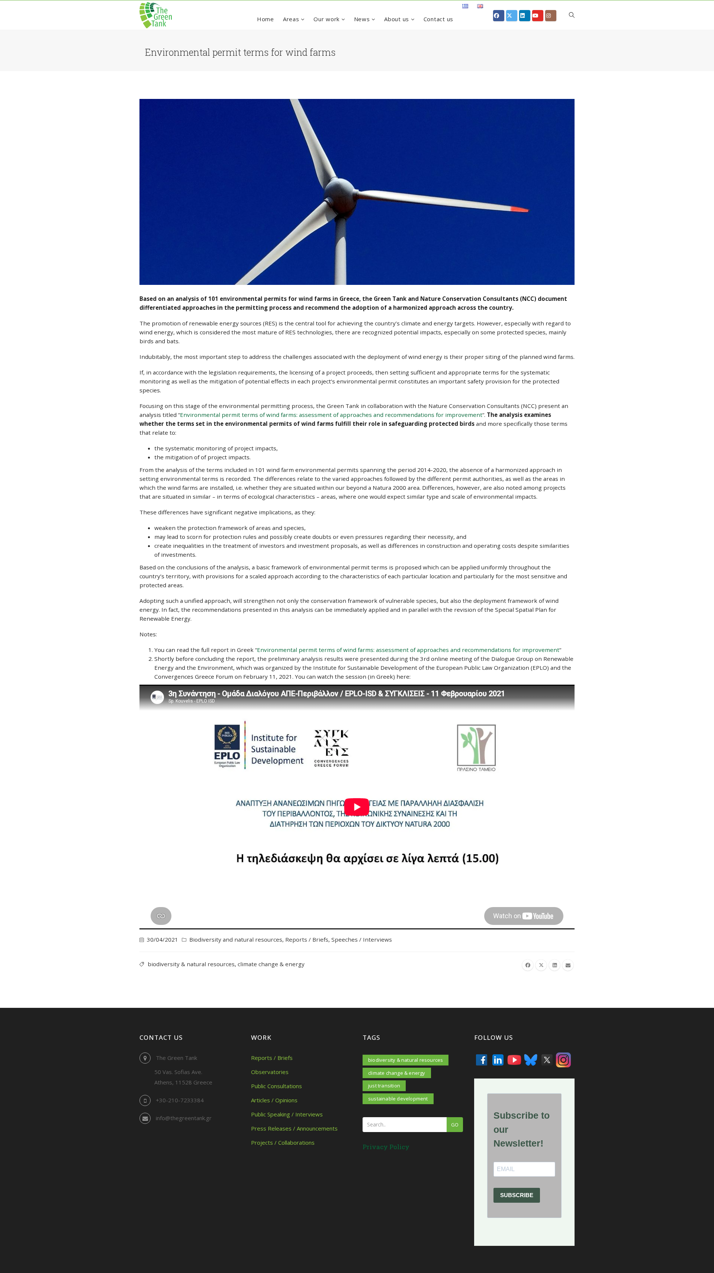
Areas (292, 19)
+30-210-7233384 (180, 1100)
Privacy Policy (386, 1146)
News (363, 19)
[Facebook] (481, 1059)
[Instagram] (563, 1059)
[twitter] (541, 965)
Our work (327, 19)
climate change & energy (271, 964)
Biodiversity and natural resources (235, 939)
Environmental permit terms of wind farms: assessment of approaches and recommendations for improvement (331, 414)
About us (397, 19)
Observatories (270, 1072)
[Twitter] (547, 1059)
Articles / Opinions (274, 1100)
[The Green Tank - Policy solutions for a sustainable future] (155, 15)
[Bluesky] (530, 1059)
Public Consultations (276, 1086)
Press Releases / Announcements (294, 1128)
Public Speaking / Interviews (287, 1114)
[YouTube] (514, 1059)
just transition (384, 1085)
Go (455, 1124)
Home (265, 19)
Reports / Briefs (306, 939)
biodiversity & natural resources (191, 964)
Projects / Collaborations (283, 1142)
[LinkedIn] (498, 1059)
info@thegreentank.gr (184, 1118)
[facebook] (527, 965)
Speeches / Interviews (361, 939)
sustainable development (398, 1098)
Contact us (439, 19)
